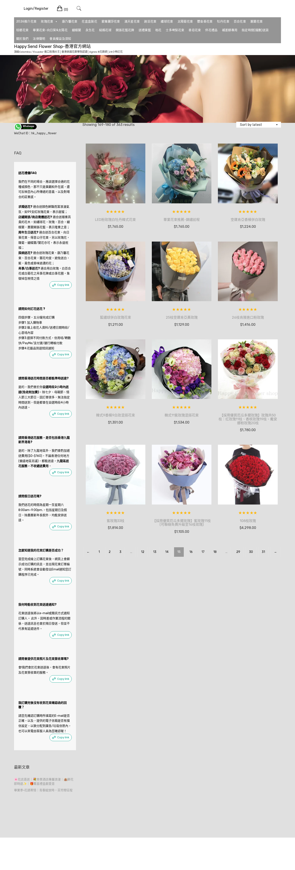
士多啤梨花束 (175, 30)
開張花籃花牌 (125, 30)
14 (166, 552)
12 (142, 552)
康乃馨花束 (70, 21)
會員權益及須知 (60, 39)
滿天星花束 (132, 21)
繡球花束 (167, 21)
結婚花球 (105, 30)
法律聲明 (39, 39)
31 (263, 552)
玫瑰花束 (47, 21)
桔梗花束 (22, 30)
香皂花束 (195, 30)
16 (191, 552)
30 (251, 552)
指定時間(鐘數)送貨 (255, 30)
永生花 (90, 30)
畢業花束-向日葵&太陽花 (50, 30)
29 (238, 552)
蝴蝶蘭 (76, 30)
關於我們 (22, 39)
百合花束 (240, 21)
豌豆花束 (150, 21)
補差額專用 (230, 30)
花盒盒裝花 (89, 21)
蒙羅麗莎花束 (111, 21)
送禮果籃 (145, 30)
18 (215, 552)
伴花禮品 (211, 30)
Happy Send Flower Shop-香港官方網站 (52, 46)
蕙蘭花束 (256, 21)
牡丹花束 (223, 21)
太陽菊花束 (185, 21)
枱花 (158, 30)
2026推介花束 (26, 21)
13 (154, 552)
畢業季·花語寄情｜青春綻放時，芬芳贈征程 (43, 790)
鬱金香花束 (205, 21)
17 (203, 552)
